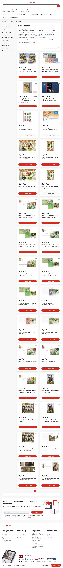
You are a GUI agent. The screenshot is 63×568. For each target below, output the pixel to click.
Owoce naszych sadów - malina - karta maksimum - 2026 (27, 216)
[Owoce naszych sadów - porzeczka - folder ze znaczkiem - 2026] (50, 262)
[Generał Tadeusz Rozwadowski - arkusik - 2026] (27, 408)
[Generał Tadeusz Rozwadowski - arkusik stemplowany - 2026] (27, 437)
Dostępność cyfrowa (37, 544)
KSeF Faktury (5, 536)
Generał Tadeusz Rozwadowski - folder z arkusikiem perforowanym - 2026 (27, 479)
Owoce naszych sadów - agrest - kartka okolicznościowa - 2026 (27, 391)
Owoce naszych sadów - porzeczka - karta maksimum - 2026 (50, 245)
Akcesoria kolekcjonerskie (7, 50)
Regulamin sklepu (36, 533)
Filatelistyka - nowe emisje (23, 533)
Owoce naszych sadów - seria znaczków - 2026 (26, 158)
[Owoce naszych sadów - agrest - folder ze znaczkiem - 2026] (27, 291)
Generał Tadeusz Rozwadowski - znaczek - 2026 (50, 391)
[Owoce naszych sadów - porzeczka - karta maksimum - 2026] (50, 233)
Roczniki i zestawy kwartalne (8, 42)
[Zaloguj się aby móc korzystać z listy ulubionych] (36, 54)
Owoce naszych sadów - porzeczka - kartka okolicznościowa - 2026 (48, 362)
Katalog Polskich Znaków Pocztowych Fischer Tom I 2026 (27, 99)
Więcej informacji (22, 565)
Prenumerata (20, 536)
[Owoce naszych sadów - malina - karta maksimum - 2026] (27, 204)
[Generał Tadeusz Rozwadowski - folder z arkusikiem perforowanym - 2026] (27, 466)
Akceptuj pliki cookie (55, 565)
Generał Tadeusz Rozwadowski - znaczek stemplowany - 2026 (50, 420)
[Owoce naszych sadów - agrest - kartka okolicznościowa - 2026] (27, 379)
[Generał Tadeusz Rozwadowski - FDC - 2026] (50, 437)
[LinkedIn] (30, 555)
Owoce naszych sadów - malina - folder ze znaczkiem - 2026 (50, 216)
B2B (3, 538)
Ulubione (49, 537)
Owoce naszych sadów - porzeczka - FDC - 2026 (48, 303)
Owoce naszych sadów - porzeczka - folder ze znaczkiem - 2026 (50, 274)
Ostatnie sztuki (5, 40)
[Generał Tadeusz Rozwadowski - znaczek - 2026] (50, 379)
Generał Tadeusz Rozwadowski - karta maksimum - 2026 (50, 479)
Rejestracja (50, 534)
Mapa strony (55, 561)
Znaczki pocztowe (5, 45)
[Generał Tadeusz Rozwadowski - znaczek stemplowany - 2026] (50, 408)
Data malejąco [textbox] (47, 47)
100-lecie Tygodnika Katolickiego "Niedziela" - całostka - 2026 (50, 128)
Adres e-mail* (5, 510)
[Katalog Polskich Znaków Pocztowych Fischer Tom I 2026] (27, 87)
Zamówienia (50, 536)
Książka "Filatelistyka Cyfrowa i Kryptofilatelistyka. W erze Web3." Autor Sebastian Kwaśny (50, 99)
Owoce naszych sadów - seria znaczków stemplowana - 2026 (27, 187)
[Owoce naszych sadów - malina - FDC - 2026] (27, 320)
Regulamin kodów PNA (37, 534)
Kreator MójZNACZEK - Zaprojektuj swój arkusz (25, 128)
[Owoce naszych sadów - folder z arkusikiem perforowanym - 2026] (27, 233)
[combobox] (50, 5)
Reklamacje (4, 534)
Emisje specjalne (5, 35)
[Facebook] (25, 555)
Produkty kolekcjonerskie (7, 29)
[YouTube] (35, 555)
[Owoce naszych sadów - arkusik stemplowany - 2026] (50, 175)
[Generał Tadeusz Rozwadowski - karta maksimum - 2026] (50, 466)
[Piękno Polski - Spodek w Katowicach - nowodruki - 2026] (27, 58)
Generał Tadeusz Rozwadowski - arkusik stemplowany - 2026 (27, 449)
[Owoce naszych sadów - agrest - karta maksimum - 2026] (27, 262)
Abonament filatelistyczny (7, 37)
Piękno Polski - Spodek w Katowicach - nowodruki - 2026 (27, 70)
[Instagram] (28, 555)
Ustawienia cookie (45, 565)
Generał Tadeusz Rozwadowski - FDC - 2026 (50, 449)
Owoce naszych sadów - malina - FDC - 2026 (27, 333)
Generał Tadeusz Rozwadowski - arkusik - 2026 (27, 420)
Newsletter (34, 543)
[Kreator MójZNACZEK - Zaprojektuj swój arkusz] (27, 116)
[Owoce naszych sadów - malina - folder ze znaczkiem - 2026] (50, 204)
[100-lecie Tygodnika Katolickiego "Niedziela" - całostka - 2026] (50, 116)
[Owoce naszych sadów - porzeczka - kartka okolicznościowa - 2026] (50, 350)
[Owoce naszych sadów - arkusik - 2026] (50, 145)
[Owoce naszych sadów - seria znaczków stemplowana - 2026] (27, 175)
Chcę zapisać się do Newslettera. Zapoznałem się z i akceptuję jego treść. (24, 516)
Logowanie (50, 533)
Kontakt (4, 541)
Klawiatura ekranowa (49, 561)
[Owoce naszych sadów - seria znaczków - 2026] (27, 145)
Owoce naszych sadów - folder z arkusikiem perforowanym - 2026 (27, 245)
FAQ (3, 537)
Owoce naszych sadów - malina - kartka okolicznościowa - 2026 (27, 362)
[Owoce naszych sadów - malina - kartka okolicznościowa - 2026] (27, 350)
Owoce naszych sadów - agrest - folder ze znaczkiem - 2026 (27, 303)
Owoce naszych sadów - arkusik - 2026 (50, 158)
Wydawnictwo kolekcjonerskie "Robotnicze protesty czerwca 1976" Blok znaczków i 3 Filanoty (50, 70)
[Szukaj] (58, 5)
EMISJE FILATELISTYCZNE (7, 32)
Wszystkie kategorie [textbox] (49, 6)
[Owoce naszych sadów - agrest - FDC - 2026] (50, 320)
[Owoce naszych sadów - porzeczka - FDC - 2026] (50, 291)
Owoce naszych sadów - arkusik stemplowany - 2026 (50, 187)
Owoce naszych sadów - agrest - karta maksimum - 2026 (27, 274)
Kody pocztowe (20, 534)
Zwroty (3, 533)
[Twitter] (32, 555)
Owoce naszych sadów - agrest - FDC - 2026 (50, 333)
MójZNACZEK (5, 48)
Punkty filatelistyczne (7, 540)
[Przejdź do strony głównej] (31, 2)
